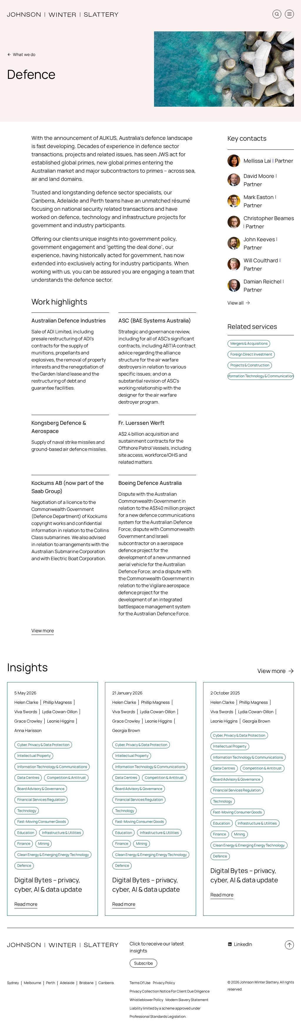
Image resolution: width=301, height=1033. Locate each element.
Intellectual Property (34, 755)
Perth (50, 982)
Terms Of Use (140, 982)
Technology (26, 810)
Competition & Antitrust (66, 777)
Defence (24, 865)
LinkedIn (243, 944)
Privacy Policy (164, 982)
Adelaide (67, 982)
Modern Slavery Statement (186, 999)
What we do (24, 54)
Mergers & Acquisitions (248, 343)
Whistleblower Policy (146, 999)
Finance (23, 843)
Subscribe (143, 963)
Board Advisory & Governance (40, 788)
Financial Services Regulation (41, 799)
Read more (25, 904)
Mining (43, 843)
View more (42, 630)
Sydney (13, 982)
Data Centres (28, 777)
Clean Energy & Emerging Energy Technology (53, 854)
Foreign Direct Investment (251, 354)
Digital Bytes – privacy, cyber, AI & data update (48, 885)
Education (25, 832)
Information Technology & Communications (261, 375)
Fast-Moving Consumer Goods (41, 821)
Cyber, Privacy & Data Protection (43, 744)
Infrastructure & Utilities (61, 832)
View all (236, 303)
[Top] (289, 944)
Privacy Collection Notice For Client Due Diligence (170, 991)
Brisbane (86, 982)
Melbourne (32, 982)
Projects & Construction (249, 365)
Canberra (106, 982)
